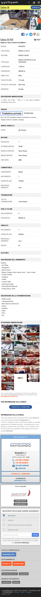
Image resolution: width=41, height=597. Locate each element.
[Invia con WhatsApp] (38, 34)
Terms (22, 592)
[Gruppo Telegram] (31, 34)
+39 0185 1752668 (22, 460)
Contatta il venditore (20, 407)
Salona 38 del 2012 (10, 574)
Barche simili (19, 564)
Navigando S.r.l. (21, 452)
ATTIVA (35, 535)
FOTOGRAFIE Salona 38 (9, 396)
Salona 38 (6, 564)
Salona (16, 582)
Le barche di (20, 479)
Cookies (28, 592)
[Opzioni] (39, 2)
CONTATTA (36, 7)
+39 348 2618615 (21, 463)
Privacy (16, 592)
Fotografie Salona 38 (8, 12)
